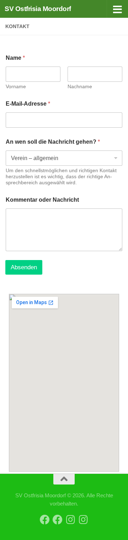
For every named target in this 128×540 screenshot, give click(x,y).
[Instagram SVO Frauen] (83, 520)
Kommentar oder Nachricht (42, 200)
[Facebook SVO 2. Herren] (58, 520)
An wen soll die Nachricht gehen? (53, 142)
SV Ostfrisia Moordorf (38, 8)
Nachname (80, 86)
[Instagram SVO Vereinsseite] (70, 520)
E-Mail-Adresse (28, 104)
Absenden (24, 267)
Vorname (16, 86)
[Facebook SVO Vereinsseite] (45, 520)
